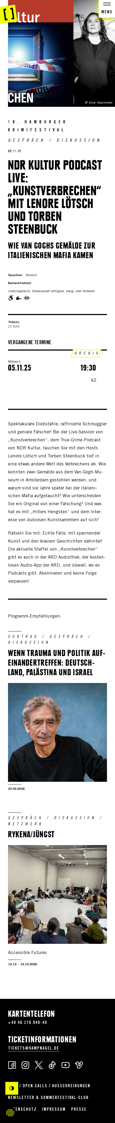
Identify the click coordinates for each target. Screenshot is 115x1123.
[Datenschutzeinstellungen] (10, 1113)
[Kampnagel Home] (8, 12)
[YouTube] (66, 1064)
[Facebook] (12, 1064)
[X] (39, 1064)
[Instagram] (25, 1064)
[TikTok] (52, 1064)
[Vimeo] (79, 1064)
